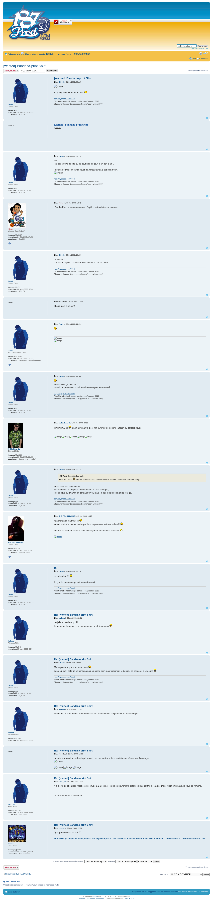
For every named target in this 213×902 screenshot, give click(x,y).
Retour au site (14, 54)
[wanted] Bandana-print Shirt (24, 66)
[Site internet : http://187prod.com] (9, 243)
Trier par (111, 861)
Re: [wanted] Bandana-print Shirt (73, 614)
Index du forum (64, 54)
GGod (61, 82)
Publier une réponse (7, 71)
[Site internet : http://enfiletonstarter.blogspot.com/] (9, 364)
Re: (56, 568)
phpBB (95, 896)
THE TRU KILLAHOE (67, 516)
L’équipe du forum (139, 892)
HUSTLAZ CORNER (81, 54)
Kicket (61, 203)
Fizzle (61, 324)
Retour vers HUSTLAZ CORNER (18, 874)
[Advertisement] (130, 138)
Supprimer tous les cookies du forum (163, 892)
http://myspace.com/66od (64, 99)
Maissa (62, 618)
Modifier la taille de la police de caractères (205, 53)
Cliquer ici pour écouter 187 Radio (39, 54)
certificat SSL (129, 898)
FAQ (194, 59)
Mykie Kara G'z (65, 423)
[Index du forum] (28, 22)
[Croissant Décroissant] (148, 861)
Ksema (62, 828)
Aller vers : (164, 874)
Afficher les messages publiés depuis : (68, 861)
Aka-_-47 (62, 781)
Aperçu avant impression (200, 53)
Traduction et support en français (91, 898)
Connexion (203, 59)
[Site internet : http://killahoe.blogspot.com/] (9, 556)
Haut (207, 118)
